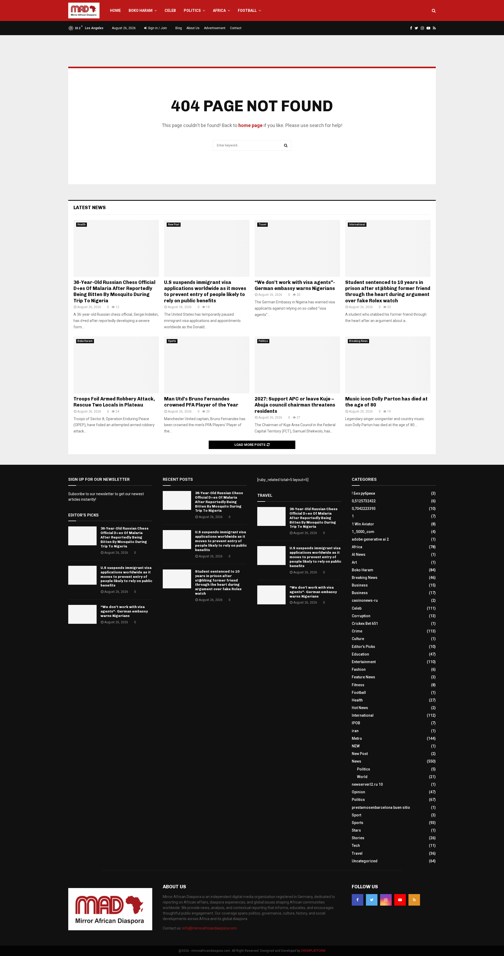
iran (355, 731)
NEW (356, 746)
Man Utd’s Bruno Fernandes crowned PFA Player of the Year (201, 402)
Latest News (90, 207)
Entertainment (364, 662)
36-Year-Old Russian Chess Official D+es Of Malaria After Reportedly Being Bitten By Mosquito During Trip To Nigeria (114, 291)
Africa (219, 10)
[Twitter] (371, 900)
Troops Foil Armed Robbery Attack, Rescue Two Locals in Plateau (114, 402)
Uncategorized (364, 861)
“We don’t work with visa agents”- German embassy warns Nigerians (295, 285)
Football (247, 10)
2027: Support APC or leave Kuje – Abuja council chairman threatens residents (295, 405)
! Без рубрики (363, 493)
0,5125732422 (364, 501)
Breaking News (358, 341)
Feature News (363, 677)
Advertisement (214, 28)
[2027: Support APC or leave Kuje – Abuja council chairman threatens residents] (297, 364)
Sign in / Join (157, 28)
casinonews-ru (365, 600)
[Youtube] (400, 900)
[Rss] (414, 900)
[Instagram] (386, 900)
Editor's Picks (363, 647)
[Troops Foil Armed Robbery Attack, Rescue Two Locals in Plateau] (116, 364)
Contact (236, 28)
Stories (358, 838)
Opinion (358, 792)
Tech (356, 845)
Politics (192, 10)
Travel (262, 224)
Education (360, 654)
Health (81, 224)
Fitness (358, 685)
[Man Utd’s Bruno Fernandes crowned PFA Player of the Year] (206, 364)
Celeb (170, 10)
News (356, 761)
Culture (358, 639)
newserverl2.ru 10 (367, 784)
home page (250, 125)
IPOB (356, 723)
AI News (358, 554)
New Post (173, 224)
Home (115, 10)
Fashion (359, 669)
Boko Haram (141, 10)
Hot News (360, 708)
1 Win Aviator (363, 524)
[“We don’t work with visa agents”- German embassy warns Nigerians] (297, 248)
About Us (193, 28)
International (357, 224)
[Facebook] (357, 900)
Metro (357, 738)
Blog (178, 28)
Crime (357, 631)
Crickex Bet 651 (365, 623)
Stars (356, 830)
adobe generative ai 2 (370, 539)
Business (360, 585)
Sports (172, 341)
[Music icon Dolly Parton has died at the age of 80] (387, 364)
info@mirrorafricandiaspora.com (209, 928)
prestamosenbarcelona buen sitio (381, 807)
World (362, 777)
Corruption (361, 616)
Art (354, 562)
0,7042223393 (364, 508)
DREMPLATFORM (313, 951)
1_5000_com (363, 532)
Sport (356, 815)
